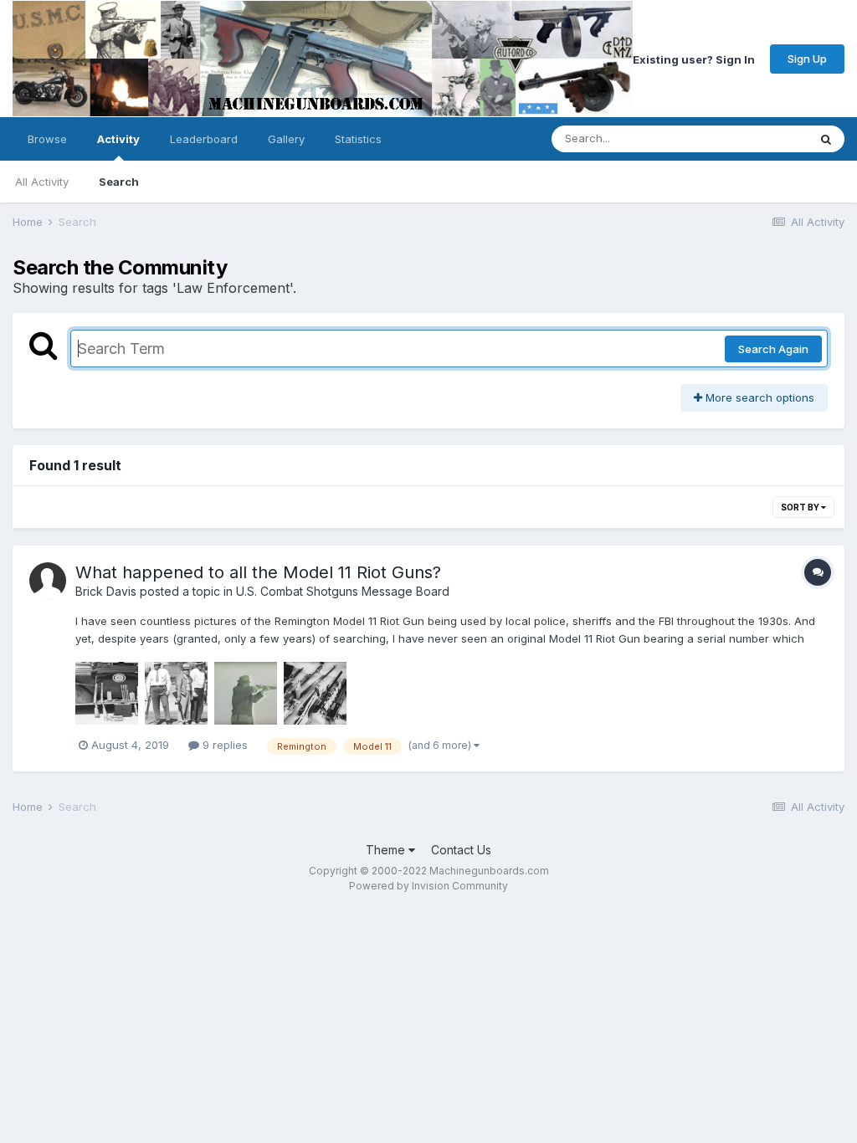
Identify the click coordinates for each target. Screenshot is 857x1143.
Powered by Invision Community (428, 885)
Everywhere (755, 138)
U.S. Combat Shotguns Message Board (342, 591)
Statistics (358, 139)
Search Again (773, 349)
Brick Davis (105, 591)
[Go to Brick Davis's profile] (47, 580)
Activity (118, 139)
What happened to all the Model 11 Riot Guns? (258, 572)
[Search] (826, 139)
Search (119, 181)
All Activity (42, 181)
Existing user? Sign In (694, 58)
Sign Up (807, 58)
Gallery (286, 139)
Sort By (801, 507)
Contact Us (461, 850)
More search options (758, 397)
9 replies (223, 744)
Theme (387, 850)
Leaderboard (204, 139)
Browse (47, 139)
